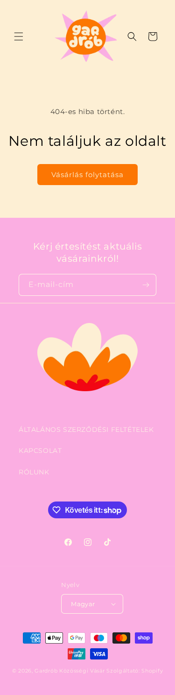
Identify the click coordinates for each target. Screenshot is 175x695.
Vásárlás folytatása (87, 174)
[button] (18, 36)
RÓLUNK (34, 472)
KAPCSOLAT (40, 450)
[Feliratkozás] (145, 285)
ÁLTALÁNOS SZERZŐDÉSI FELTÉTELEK (86, 429)
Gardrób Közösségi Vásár (70, 670)
